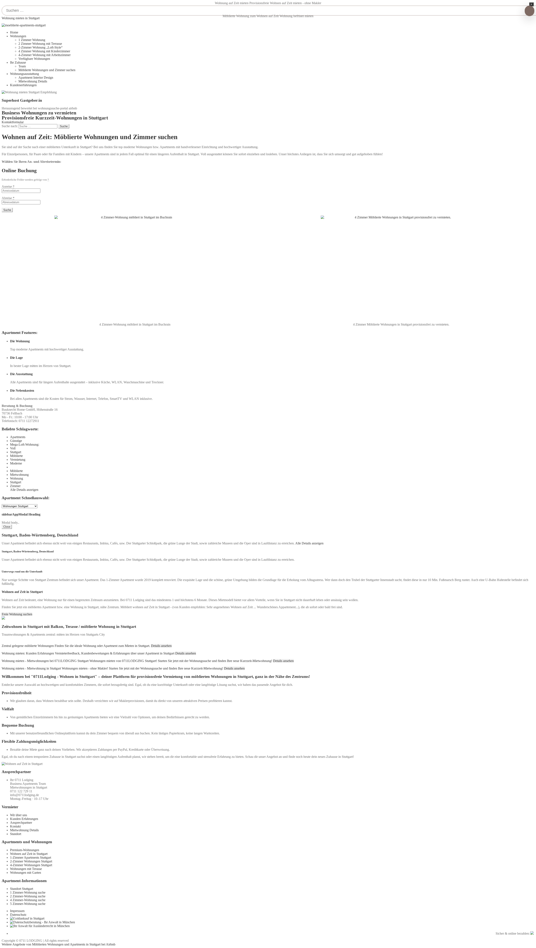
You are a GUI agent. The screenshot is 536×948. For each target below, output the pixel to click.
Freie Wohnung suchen (17, 614)
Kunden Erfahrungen (24, 819)
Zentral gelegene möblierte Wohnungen (28, 646)
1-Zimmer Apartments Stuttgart (30, 857)
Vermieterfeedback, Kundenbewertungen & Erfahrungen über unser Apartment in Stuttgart (114, 653)
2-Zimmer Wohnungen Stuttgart (31, 861)
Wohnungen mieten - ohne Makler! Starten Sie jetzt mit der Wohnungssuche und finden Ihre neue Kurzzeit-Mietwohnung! (142, 668)
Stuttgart (15, 452)
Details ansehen (161, 646)
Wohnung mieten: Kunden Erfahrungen (28, 653)
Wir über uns (18, 815)
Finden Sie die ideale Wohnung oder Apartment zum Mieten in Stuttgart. (102, 646)
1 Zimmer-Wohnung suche (27, 892)
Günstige (16, 441)
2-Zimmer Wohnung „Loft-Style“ (40, 47)
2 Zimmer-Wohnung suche (27, 896)
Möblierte (16, 456)
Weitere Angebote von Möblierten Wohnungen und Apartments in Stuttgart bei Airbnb (58, 944)
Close (6, 526)
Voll (12, 448)
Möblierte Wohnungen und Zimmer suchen (46, 70)
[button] (13, 122)
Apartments (17, 437)
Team (22, 66)
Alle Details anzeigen (24, 489)
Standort (15, 834)
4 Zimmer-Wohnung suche (27, 900)
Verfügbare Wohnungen (34, 58)
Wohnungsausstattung (24, 74)
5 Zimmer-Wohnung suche (27, 904)
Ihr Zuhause (18, 62)
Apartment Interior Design (35, 77)
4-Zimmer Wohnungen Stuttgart (31, 865)
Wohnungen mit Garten (25, 872)
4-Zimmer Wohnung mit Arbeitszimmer (44, 55)
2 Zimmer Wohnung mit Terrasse (40, 43)
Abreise (8, 198)
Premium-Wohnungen (24, 850)
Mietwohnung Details (32, 81)
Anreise (8, 186)
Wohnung (16, 478)
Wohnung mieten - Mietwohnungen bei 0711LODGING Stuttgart (45, 661)
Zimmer (15, 486)
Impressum (17, 911)
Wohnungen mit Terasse (26, 869)
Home (14, 32)
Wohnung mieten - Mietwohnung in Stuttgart (31, 668)
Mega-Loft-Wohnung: (24, 444)
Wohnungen (18, 36)
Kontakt (15, 826)
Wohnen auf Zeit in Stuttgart (29, 854)
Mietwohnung (19, 474)
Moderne (16, 463)
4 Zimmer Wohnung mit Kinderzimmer (44, 51)
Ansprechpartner (21, 822)
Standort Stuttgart (21, 888)
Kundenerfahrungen (23, 85)
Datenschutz (18, 914)
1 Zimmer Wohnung (31, 40)
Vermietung (17, 459)
